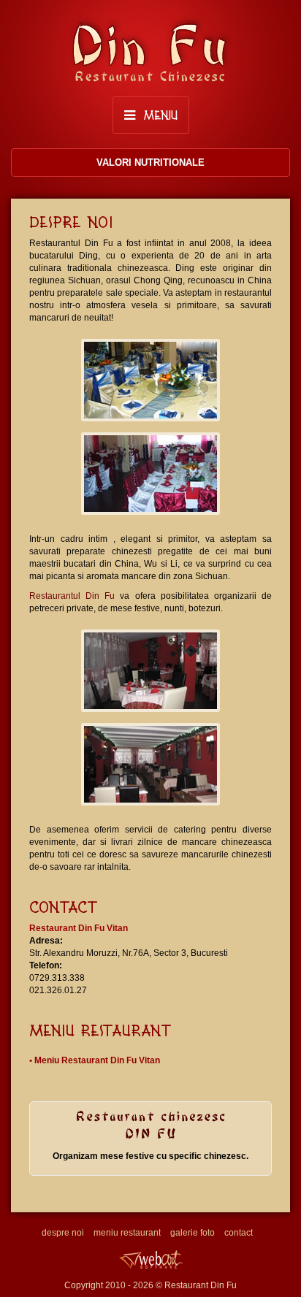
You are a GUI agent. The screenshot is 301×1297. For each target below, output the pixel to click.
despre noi (63, 1233)
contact (238, 1233)
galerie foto (192, 1233)
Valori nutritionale (150, 162)
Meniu (158, 114)
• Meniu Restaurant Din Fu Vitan (94, 1060)
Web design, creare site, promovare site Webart (150, 1259)
